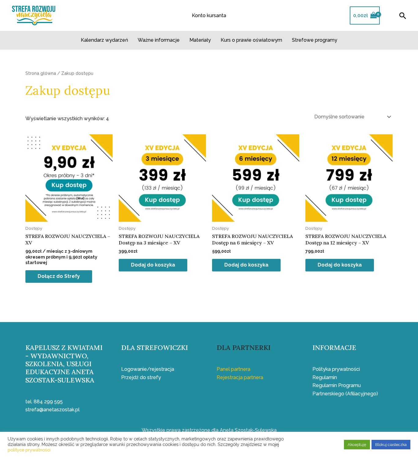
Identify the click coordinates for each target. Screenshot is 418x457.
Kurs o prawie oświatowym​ (251, 40)
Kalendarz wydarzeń (104, 40)
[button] (402, 15)
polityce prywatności (29, 449)
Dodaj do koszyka (153, 265)
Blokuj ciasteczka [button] (391, 444)
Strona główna (40, 73)
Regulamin (324, 377)
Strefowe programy (314, 40)
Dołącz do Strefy (59, 276)
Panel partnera (233, 369)
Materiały (200, 40)
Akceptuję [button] (357, 444)
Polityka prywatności (336, 369)
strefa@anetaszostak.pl (52, 410)
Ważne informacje (159, 40)
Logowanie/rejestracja (147, 369)
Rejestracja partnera (240, 377)
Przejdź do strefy (141, 377)
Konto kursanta (209, 15)
